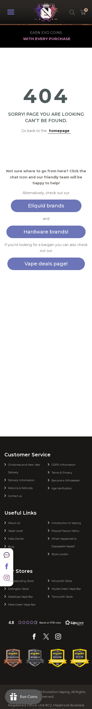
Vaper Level (15, 531)
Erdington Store (18, 589)
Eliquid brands (46, 206)
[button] (46, 622)
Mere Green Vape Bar (22, 604)
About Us (14, 523)
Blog (11, 546)
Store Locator (60, 554)
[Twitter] (46, 638)
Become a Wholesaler (66, 480)
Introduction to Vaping (66, 523)
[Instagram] (58, 638)
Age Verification (62, 488)
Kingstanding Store (21, 581)
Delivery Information (21, 480)
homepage (59, 131)
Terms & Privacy (62, 472)
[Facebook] (34, 638)
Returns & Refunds (20, 488)
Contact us (15, 496)
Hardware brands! (46, 232)
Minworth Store (62, 581)
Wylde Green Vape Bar (66, 589)
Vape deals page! (46, 264)
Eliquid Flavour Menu (65, 531)
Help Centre (16, 538)
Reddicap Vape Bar (20, 596)
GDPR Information (64, 464)
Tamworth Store (62, 596)
